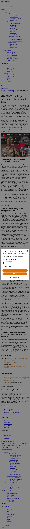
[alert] (15, 264)
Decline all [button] (15, 273)
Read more (20, 256)
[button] (15, 277)
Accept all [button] (15, 270)
